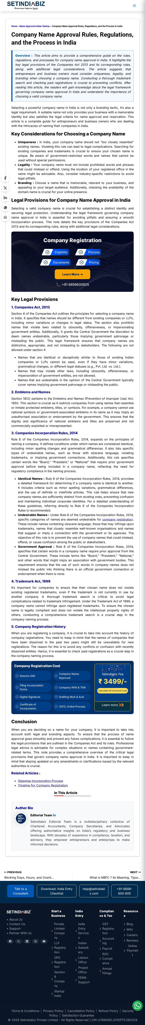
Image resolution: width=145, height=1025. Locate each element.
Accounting (108, 941)
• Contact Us (16, 924)
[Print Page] (5, 217)
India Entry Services (83, 930)
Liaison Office (83, 960)
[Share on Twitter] (5, 188)
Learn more (110, 705)
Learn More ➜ (72, 274)
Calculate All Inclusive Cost (112, 690)
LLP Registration (60, 947)
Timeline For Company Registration (43, 785)
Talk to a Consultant (20, 891)
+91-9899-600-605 (124, 891)
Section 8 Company (59, 979)
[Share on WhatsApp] (5, 207)
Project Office (83, 970)
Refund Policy (108, 1011)
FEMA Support (83, 980)
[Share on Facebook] (5, 178)
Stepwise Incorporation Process (40, 781)
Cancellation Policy (81, 1011)
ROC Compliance (107, 958)
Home (14, 26)
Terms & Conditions (25, 1011)
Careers (132, 935)
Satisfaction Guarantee (78, 1015)
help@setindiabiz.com (94, 891)
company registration (117, 519)
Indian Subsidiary (83, 947)
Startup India (59, 993)
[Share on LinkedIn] (5, 198)
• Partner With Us (19, 933)
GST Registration (108, 928)
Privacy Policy (53, 1011)
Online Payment (132, 950)
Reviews (132, 940)
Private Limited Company (59, 930)
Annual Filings (107, 971)
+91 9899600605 (75, 285)
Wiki (129, 929)
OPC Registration (60, 962)
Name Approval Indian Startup (34, 26)
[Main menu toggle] (134, 5)
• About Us (14, 919)
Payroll (107, 948)
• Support (14, 928)
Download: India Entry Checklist (56, 891)
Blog (129, 924)
